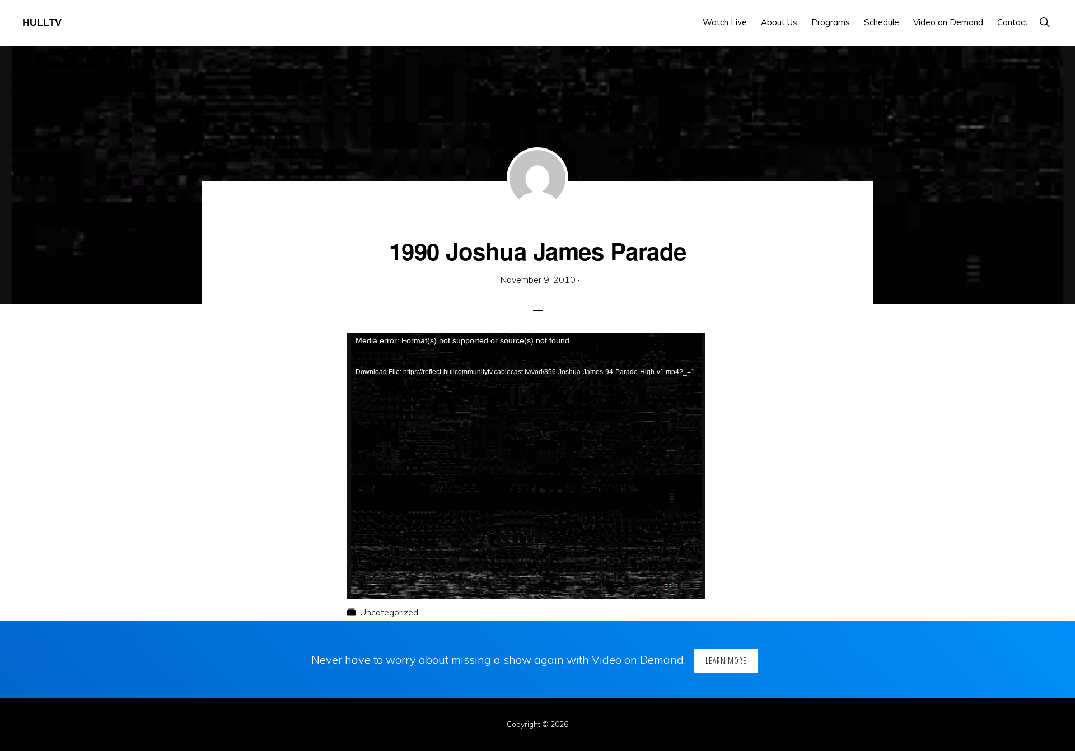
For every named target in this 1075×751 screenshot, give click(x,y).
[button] (1044, 22)
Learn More (726, 660)
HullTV (42, 22)
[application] (526, 434)
